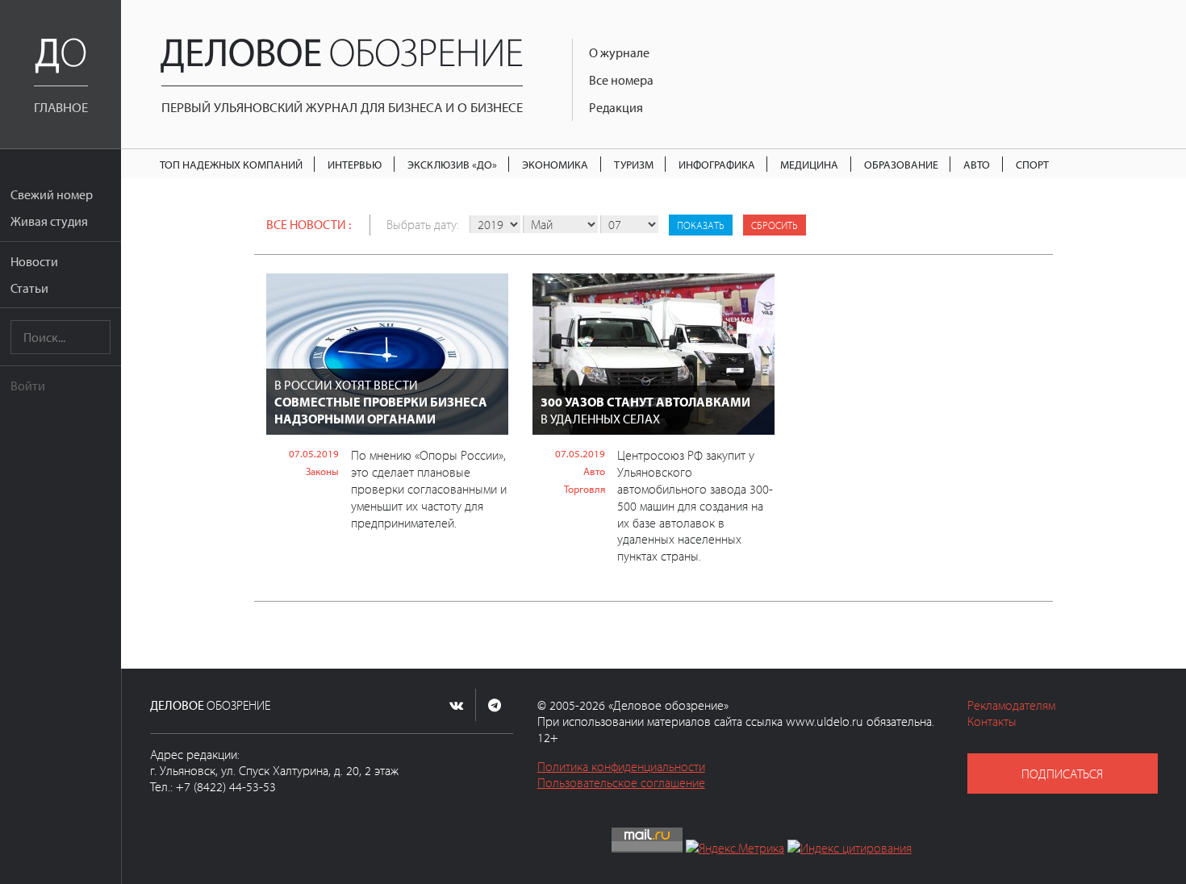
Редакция (616, 107)
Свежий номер (51, 194)
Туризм (634, 164)
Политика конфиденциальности (621, 766)
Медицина (809, 164)
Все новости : (308, 224)
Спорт (1032, 164)
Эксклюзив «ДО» (452, 164)
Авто (976, 164)
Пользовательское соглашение (621, 782)
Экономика (555, 164)
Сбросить (774, 225)
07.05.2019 (314, 453)
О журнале (619, 52)
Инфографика (717, 164)
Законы (322, 471)
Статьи (29, 288)
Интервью (355, 164)
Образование (901, 164)
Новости (34, 261)
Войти (27, 385)
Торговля (584, 488)
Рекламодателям (1011, 705)
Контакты (992, 721)
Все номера (621, 80)
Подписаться (1062, 773)
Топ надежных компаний (231, 164)
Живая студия (49, 221)
